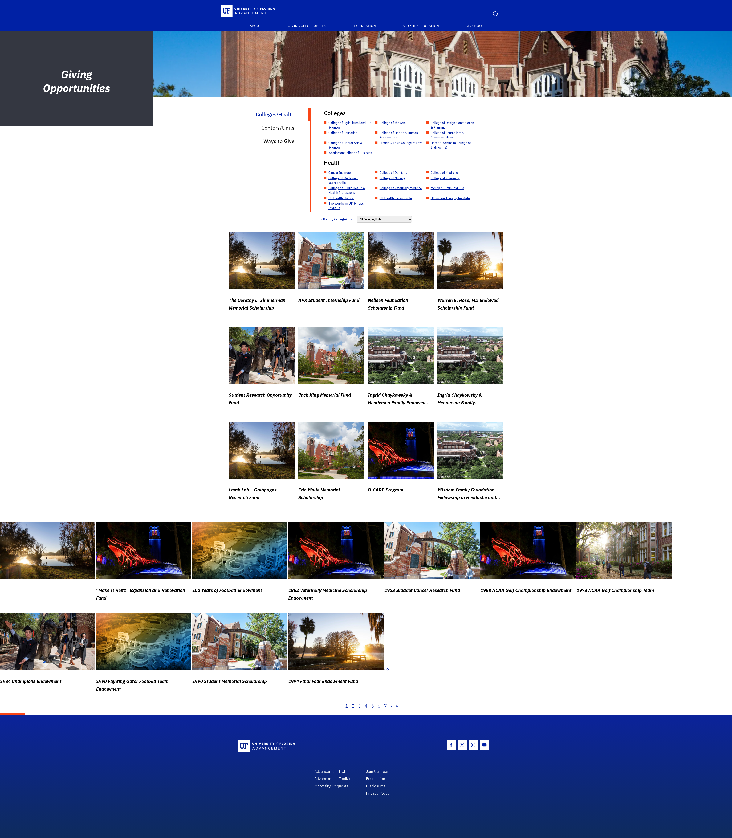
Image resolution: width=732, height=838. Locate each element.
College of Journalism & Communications (447, 135)
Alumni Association (421, 26)
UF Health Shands (341, 198)
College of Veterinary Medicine (401, 188)
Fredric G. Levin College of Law (401, 143)
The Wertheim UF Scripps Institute (346, 206)
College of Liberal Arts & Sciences (345, 145)
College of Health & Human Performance (399, 135)
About (255, 26)
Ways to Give (279, 141)
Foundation (365, 26)
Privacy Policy (377, 793)
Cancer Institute (339, 173)
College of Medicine (444, 173)
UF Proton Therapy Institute (450, 198)
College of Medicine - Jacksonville (343, 180)
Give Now (474, 26)
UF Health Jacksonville (396, 198)
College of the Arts (393, 123)
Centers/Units (278, 127)
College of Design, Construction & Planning (452, 125)
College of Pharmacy (445, 178)
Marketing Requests (331, 785)
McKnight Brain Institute (447, 188)
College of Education (342, 133)
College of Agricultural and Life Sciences (349, 125)
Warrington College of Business (350, 153)
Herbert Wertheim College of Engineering (451, 145)
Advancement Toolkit (332, 778)
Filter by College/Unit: (337, 219)
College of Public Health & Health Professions (346, 190)
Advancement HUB (330, 771)
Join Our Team (378, 771)
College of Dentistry (393, 173)
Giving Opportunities (307, 26)
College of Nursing (392, 178)
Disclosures (376, 785)
